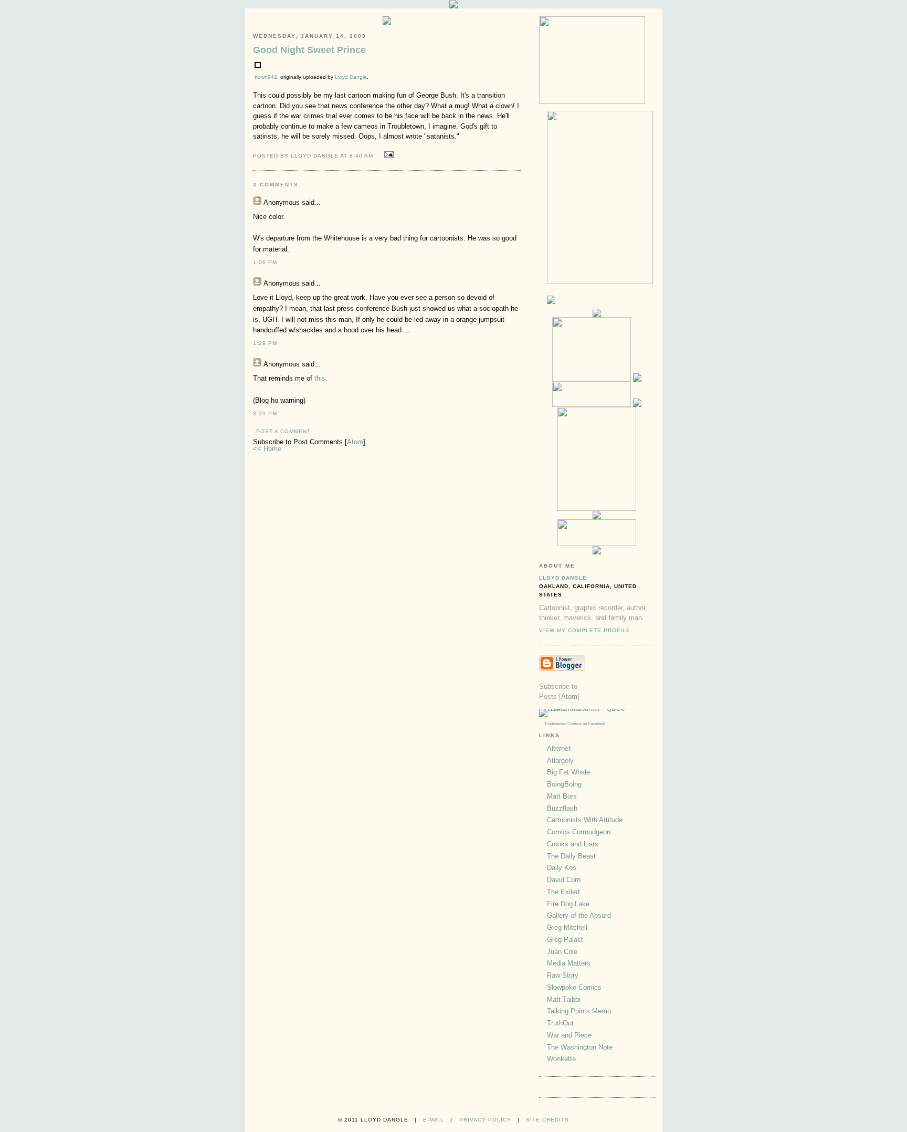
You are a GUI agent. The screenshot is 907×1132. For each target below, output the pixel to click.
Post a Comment (283, 431)
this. (321, 378)
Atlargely (560, 760)
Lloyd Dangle (351, 77)
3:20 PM (265, 413)
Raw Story (562, 975)
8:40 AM (362, 156)
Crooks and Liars (572, 844)
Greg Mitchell (567, 927)
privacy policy (485, 1120)
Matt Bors (562, 796)
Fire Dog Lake (568, 904)
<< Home (267, 449)
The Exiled (563, 892)
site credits (547, 1120)
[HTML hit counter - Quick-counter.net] (597, 708)
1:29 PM (265, 343)
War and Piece (569, 1035)
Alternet (559, 748)
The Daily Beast (571, 856)
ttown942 (266, 77)
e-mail (433, 1120)
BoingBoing (564, 784)
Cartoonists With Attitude (585, 820)
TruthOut (560, 1023)
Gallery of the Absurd (579, 915)
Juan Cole (562, 952)
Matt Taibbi (564, 999)
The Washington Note (580, 1047)
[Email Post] (387, 155)
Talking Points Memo (579, 1011)
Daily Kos (561, 868)
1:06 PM (265, 262)
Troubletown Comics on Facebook (574, 723)
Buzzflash (562, 808)
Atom (355, 442)
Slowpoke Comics (574, 987)
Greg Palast (565, 940)
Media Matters (568, 963)
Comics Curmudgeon (578, 832)
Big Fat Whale (568, 772)
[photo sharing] (258, 66)
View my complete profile (584, 630)
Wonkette (561, 1059)
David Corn (564, 880)
